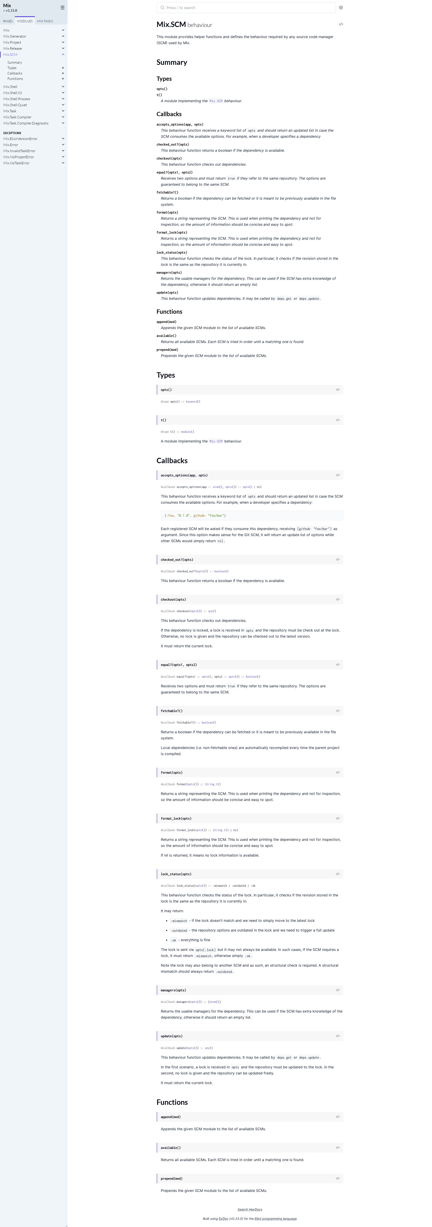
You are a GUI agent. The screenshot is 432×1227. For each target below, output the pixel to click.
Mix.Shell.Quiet (15, 105)
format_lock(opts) (172, 232)
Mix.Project (12, 42)
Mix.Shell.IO (12, 92)
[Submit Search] (162, 8)
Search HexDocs (250, 1209)
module (186, 431)
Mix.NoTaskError (16, 163)
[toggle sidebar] (62, 7)
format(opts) (167, 212)
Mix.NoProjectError (18, 157)
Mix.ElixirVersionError (20, 138)
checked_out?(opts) (173, 144)
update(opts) (167, 292)
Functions (15, 78)
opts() (162, 89)
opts (228, 487)
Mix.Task (9, 111)
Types (11, 67)
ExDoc (223, 1218)
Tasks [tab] (45, 21)
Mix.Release (12, 48)
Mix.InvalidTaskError (19, 151)
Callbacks (14, 73)
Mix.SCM (10, 54)
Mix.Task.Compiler (17, 117)
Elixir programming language (276, 1218)
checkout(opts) (169, 158)
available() (166, 336)
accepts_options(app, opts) (180, 124)
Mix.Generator (14, 36)
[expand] (63, 30)
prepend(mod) (167, 350)
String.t (211, 784)
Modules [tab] (25, 21)
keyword (191, 401)
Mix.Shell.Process (16, 99)
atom (216, 487)
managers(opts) (169, 272)
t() (159, 95)
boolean (219, 571)
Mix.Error (10, 144)
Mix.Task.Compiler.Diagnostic (26, 123)
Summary (14, 62)
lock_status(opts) (172, 252)
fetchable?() (167, 192)
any (210, 611)
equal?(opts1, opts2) (175, 172)
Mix (7, 5)
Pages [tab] (8, 21)
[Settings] (341, 7)
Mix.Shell (10, 86)
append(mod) (166, 322)
